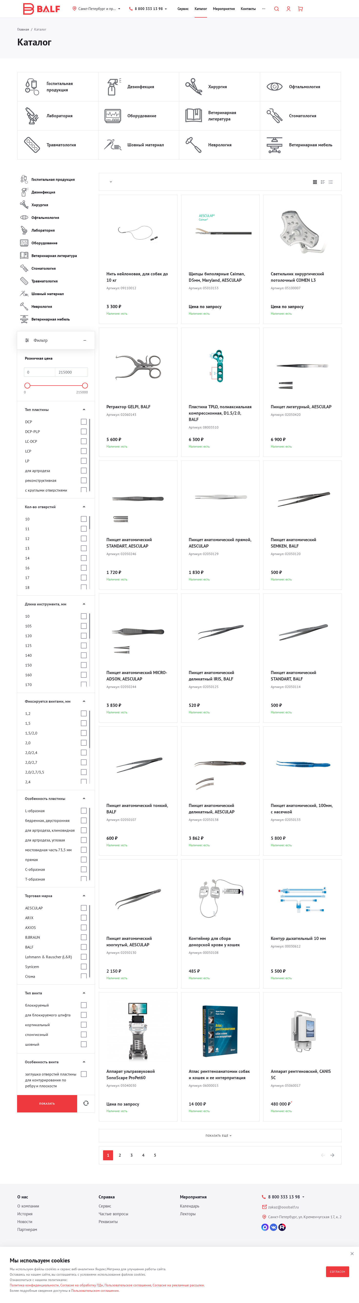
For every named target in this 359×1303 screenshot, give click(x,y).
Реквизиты (108, 1221)
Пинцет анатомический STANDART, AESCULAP (129, 543)
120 (28, 635)
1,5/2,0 (31, 733)
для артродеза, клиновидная (50, 830)
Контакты (248, 8)
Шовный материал (145, 145)
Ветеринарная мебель (310, 145)
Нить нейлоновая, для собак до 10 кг (137, 277)
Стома (30, 976)
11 (27, 528)
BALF (29, 947)
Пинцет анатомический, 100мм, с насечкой (302, 809)
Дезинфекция (140, 86)
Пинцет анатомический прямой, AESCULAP (220, 543)
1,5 (28, 723)
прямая (31, 859)
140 (28, 655)
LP (27, 460)
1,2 (28, 713)
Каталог (201, 8)
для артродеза (37, 470)
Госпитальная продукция (60, 87)
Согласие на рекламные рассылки (178, 1285)
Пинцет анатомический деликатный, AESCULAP (211, 809)
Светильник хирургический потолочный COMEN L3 (297, 277)
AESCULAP (34, 907)
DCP (28, 421)
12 (27, 538)
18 (27, 587)
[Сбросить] (86, 1103)
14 (27, 558)
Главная (23, 29)
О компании (28, 1206)
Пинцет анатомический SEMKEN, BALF (293, 543)
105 (28, 626)
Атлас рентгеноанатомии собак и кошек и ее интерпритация (219, 1074)
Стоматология (302, 115)
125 (28, 645)
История (24, 1214)
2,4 (28, 781)
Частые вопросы (113, 1214)
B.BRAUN (32, 937)
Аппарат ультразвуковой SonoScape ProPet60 (130, 1074)
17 (27, 577)
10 (27, 519)
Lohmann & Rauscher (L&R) (48, 956)
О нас (22, 1197)
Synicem (32, 966)
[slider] (27, 385)
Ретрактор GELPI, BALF (128, 406)
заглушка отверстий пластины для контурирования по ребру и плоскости (50, 1080)
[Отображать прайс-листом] (331, 182)
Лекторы (188, 1214)
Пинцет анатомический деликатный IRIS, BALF (211, 676)
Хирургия (217, 86)
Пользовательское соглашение (128, 1285)
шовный (32, 1044)
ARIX (29, 917)
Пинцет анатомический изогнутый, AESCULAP (129, 942)
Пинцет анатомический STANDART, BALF (293, 676)
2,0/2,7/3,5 (34, 772)
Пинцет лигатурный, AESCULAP (301, 406)
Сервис (183, 8)
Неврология (220, 145)
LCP (28, 451)
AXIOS (30, 927)
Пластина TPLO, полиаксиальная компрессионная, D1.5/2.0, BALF (220, 413)
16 (27, 567)
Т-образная (35, 879)
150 (28, 665)
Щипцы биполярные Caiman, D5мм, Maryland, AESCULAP (217, 277)
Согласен (337, 1271)
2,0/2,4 (31, 752)
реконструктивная (40, 480)
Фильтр (41, 340)
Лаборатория (60, 115)
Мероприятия (224, 8)
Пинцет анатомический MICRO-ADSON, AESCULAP (136, 676)
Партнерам (27, 1229)
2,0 (28, 742)
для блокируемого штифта (48, 1014)
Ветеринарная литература (222, 116)
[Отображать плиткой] (315, 182)
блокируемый (37, 1005)
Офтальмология (304, 86)
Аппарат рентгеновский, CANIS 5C (301, 1074)
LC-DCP (31, 441)
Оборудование (141, 115)
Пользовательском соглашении (95, 1290)
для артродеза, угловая (45, 840)
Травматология (61, 145)
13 (27, 548)
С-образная (35, 869)
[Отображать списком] (323, 182)
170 (28, 684)
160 (28, 674)
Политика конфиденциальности (34, 1285)
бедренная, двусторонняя (47, 820)
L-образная (35, 810)
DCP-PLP (32, 431)
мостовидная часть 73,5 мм (48, 849)
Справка (107, 1197)
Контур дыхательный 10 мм (298, 938)
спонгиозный (36, 1034)
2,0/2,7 (31, 762)
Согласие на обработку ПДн (81, 1285)
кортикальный (37, 1024)
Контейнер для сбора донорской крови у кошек (214, 942)
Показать (47, 1103)
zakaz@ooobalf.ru (283, 1207)
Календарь (189, 1206)
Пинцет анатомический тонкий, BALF (137, 809)
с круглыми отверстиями (46, 490)
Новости (24, 1221)
